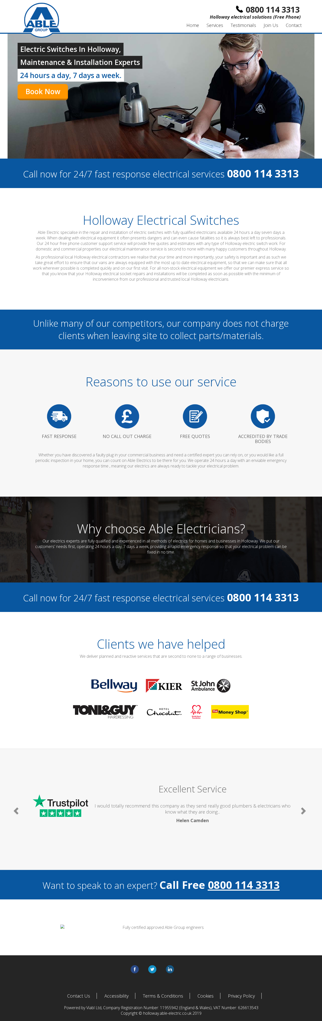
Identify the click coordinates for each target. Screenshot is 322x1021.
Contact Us (78, 996)
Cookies (205, 996)
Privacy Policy (241, 996)
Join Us (271, 25)
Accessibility (116, 996)
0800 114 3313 (244, 885)
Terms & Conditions (163, 996)
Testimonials (243, 25)
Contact (294, 25)
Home (192, 25)
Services (215, 25)
